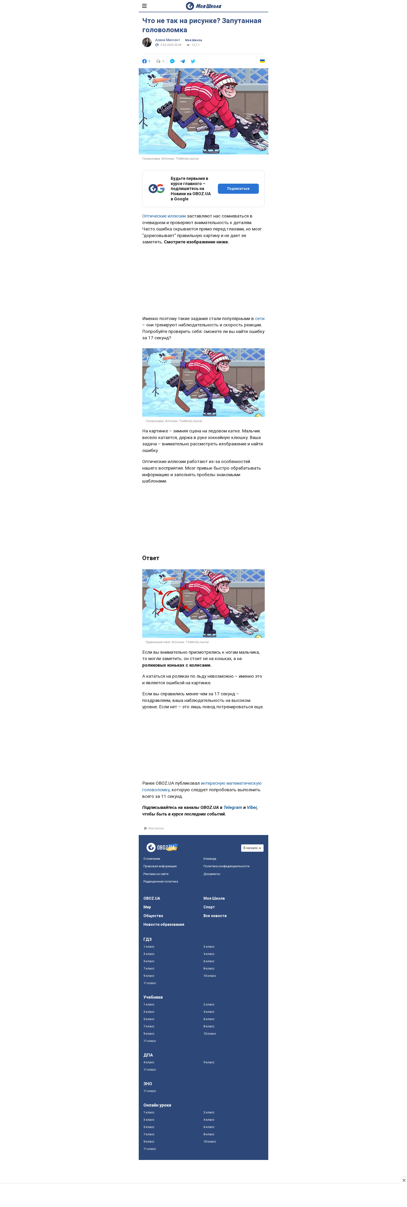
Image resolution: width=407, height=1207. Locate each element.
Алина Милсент (167, 40)
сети (260, 318)
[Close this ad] (403, 1180)
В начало (251, 848)
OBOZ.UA (151, 898)
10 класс (210, 975)
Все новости (215, 916)
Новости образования (163, 924)
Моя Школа (193, 40)
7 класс (148, 968)
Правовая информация (160, 866)
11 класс (149, 983)
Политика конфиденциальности (226, 866)
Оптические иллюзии (164, 216)
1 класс (148, 946)
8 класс (209, 968)
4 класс (209, 954)
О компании (151, 858)
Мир (147, 907)
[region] (203, 279)
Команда (210, 858)
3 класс (148, 954)
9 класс (148, 975)
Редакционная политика (160, 881)
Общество (153, 916)
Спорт (209, 907)
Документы (212, 874)
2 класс (209, 946)
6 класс (209, 961)
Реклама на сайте (155, 874)
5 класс (148, 961)
